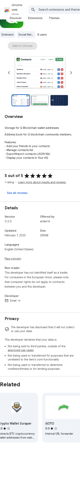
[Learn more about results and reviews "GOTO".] (55, 428)
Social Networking (26, 34)
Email (13, 300)
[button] (40, 72)
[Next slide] (71, 73)
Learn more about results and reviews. (42, 182)
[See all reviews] (17, 193)
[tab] (16, 18)
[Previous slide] (9, 73)
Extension (8, 34)
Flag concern (13, 258)
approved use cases (21, 350)
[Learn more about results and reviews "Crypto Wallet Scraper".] (8, 428)
